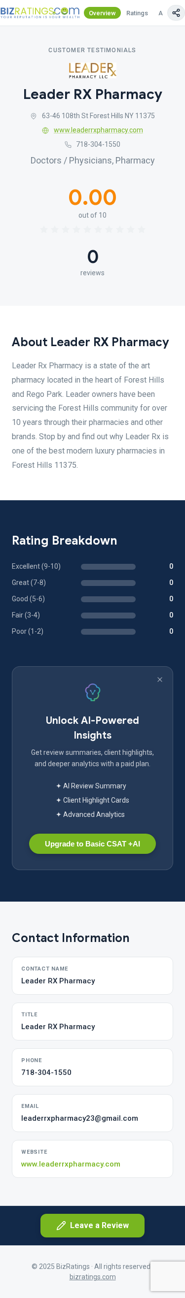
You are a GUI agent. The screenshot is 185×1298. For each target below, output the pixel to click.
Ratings (137, 13)
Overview (102, 13)
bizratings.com (93, 1277)
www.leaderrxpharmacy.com (98, 130)
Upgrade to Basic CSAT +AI (92, 844)
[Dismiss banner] (160, 679)
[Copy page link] (176, 13)
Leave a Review (99, 1225)
